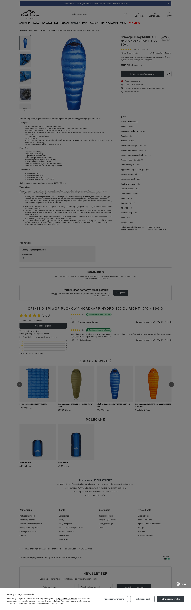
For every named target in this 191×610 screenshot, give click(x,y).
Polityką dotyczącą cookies (66, 599)
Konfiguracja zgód (142, 599)
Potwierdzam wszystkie (170, 599)
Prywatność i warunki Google (52, 603)
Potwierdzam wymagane (114, 599)
